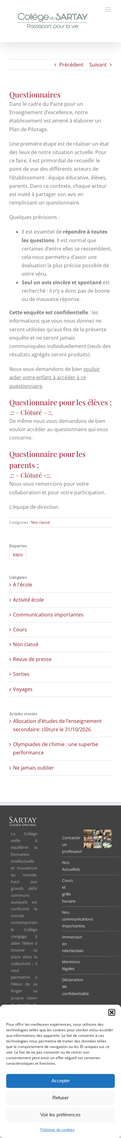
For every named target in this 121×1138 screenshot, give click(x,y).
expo (18, 554)
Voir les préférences (60, 1114)
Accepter (61, 1080)
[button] (112, 1012)
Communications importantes (48, 614)
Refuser (60, 1097)
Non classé (40, 522)
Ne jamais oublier (33, 767)
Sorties (21, 674)
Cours (20, 629)
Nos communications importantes (77, 919)
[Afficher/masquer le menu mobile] (108, 9)
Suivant (98, 64)
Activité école (28, 599)
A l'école (22, 584)
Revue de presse (32, 659)
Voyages (23, 689)
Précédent (71, 64)
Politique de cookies (57, 1129)
